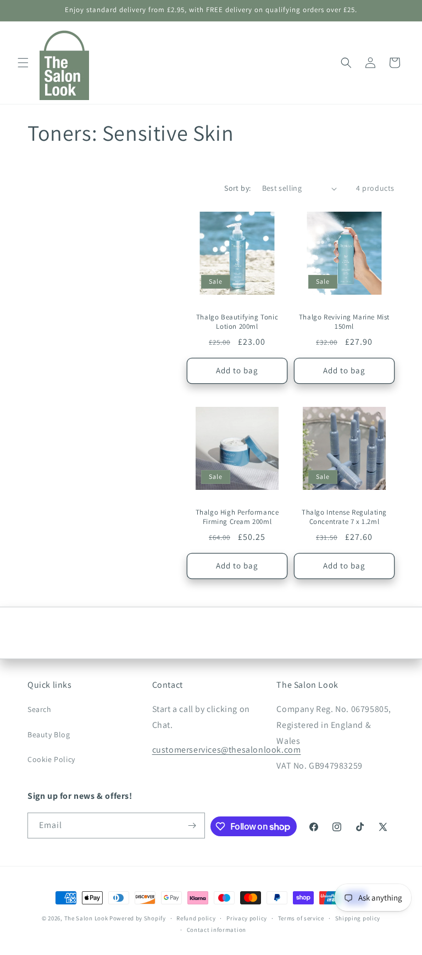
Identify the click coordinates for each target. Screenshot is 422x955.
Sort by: (237, 188)
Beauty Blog (48, 734)
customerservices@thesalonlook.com (226, 749)
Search (39, 709)
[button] (23, 63)
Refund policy (195, 918)
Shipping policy (358, 918)
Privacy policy (246, 918)
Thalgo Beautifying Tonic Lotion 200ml (237, 322)
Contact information (216, 930)
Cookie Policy (51, 759)
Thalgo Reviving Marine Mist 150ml (344, 322)
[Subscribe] (192, 825)
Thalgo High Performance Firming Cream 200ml (237, 517)
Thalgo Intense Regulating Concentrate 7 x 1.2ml (344, 517)
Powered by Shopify (137, 918)
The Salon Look (86, 918)
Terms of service (301, 918)
